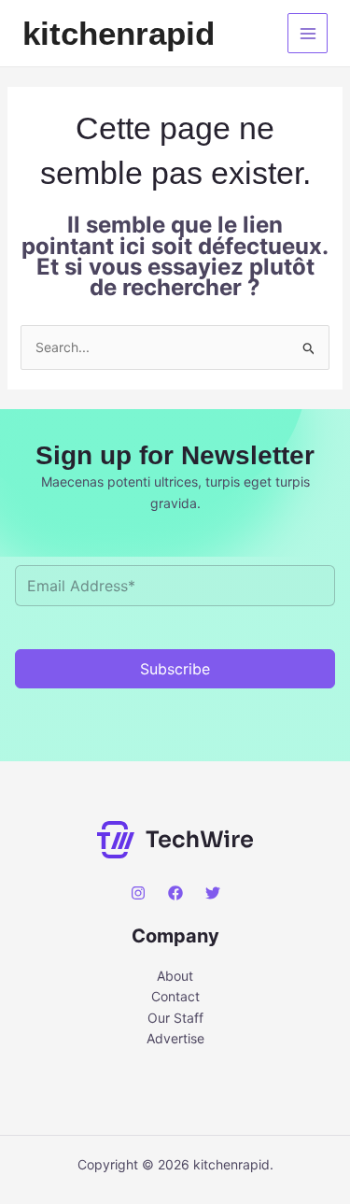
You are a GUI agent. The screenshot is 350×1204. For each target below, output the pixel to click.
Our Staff (175, 1018)
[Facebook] (175, 892)
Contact (175, 996)
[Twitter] (212, 892)
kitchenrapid (118, 33)
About (175, 976)
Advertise (175, 1038)
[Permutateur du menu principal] (307, 33)
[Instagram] (138, 892)
